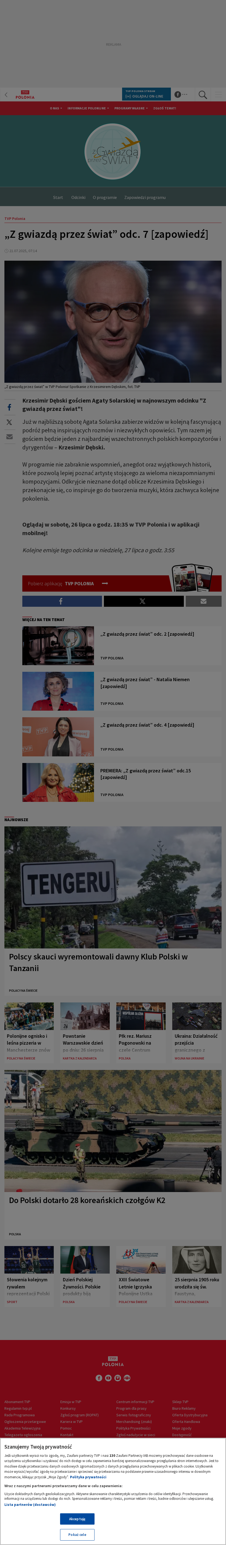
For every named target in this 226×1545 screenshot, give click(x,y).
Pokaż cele (77, 1534)
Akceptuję (77, 1519)
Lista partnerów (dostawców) (30, 1504)
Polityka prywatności (88, 1477)
